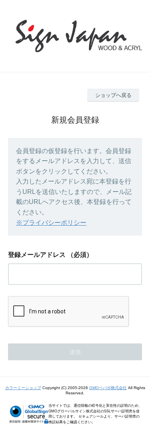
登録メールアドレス (37, 254)
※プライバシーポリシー (51, 222)
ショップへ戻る (113, 95)
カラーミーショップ (23, 388)
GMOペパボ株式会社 (108, 388)
